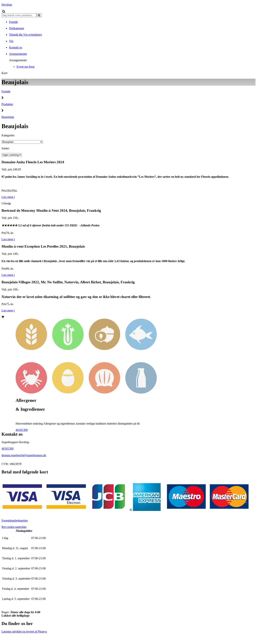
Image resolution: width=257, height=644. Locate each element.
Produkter (7, 104)
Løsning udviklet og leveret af (24, 631)
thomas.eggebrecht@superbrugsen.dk (24, 455)
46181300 (22, 430)
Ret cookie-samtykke (14, 526)
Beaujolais (8, 117)
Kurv (5, 73)
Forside (6, 91)
